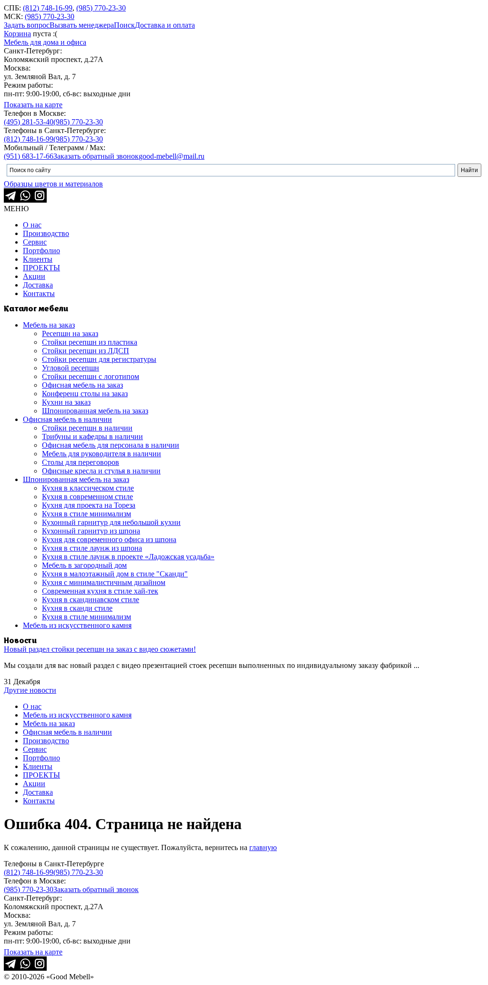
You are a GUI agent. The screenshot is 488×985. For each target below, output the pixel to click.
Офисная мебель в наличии (67, 419)
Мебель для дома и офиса (45, 42)
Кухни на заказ (66, 402)
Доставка (38, 285)
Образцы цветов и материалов (53, 184)
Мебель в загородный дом (84, 565)
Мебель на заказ (49, 325)
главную (263, 847)
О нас (32, 225)
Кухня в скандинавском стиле (90, 599)
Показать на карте (33, 105)
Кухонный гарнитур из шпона (91, 531)
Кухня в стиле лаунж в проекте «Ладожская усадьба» (128, 557)
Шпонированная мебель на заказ (95, 411)
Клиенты (37, 259)
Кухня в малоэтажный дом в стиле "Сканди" (115, 574)
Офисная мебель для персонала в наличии (110, 445)
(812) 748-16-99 (47, 8)
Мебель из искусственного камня (77, 625)
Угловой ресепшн (70, 368)
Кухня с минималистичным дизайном (103, 582)
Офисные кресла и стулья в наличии (101, 471)
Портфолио (41, 250)
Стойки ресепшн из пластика (89, 342)
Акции (34, 276)
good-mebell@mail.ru (171, 156)
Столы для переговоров (80, 462)
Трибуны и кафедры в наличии (92, 436)
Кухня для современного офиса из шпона (109, 539)
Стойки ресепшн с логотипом (90, 376)
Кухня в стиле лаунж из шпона (92, 548)
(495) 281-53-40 (28, 122)
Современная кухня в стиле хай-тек (100, 591)
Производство (46, 233)
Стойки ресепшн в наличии (87, 428)
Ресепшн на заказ (70, 333)
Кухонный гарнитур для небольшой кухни (111, 522)
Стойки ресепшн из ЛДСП (85, 351)
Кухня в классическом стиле (88, 488)
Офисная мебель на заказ (82, 385)
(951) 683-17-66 (28, 156)
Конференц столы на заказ (85, 394)
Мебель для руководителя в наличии (101, 454)
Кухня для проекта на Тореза (88, 505)
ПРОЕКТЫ (41, 268)
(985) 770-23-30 (101, 8)
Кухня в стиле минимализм (86, 514)
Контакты (39, 293)
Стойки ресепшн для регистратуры (99, 359)
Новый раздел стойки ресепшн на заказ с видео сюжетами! (100, 649)
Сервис (35, 242)
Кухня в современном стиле (87, 496)
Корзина (17, 34)
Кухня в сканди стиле (77, 608)
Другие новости (30, 690)
